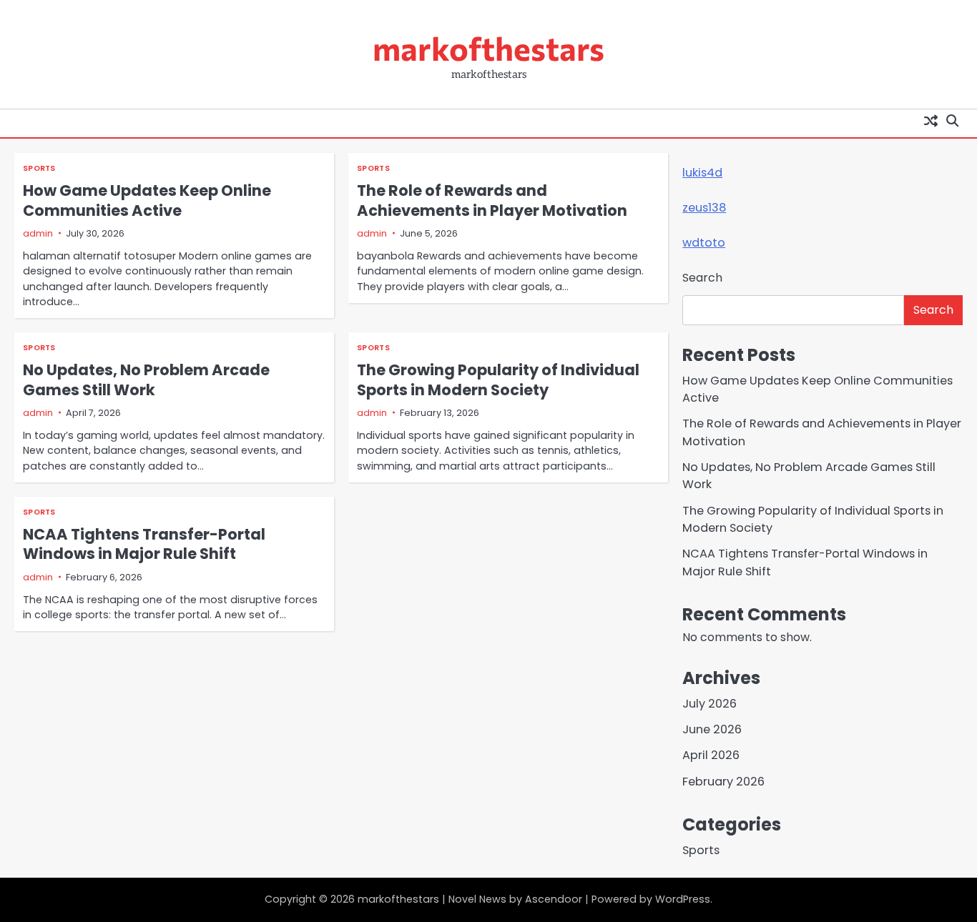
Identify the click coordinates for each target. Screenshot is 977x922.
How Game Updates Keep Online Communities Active (147, 200)
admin (38, 233)
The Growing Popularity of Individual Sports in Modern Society (498, 380)
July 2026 (709, 703)
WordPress (682, 899)
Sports (39, 168)
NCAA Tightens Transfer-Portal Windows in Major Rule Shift (144, 544)
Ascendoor (553, 899)
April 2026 (711, 755)
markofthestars (488, 47)
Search (702, 277)
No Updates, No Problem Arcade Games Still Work (146, 380)
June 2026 (712, 729)
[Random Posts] (930, 120)
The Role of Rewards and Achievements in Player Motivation (492, 200)
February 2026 (723, 781)
